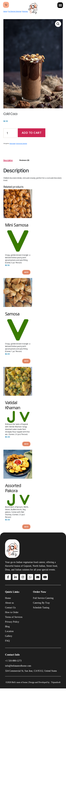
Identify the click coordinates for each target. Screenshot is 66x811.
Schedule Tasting (41, 607)
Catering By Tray (41, 603)
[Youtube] (45, 577)
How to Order (11, 612)
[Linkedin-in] (15, 577)
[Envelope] (37, 577)
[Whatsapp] (30, 577)
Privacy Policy (12, 622)
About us (9, 603)
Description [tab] (8, 160)
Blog (7, 626)
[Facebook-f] (8, 577)
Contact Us (10, 607)
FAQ (7, 640)
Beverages (12, 143)
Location (9, 631)
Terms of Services (13, 617)
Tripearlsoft (55, 682)
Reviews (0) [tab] (24, 160)
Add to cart (32, 132)
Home (5, 11)
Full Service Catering (14, 11)
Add (26, 272)
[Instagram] (23, 577)
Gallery (8, 636)
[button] (60, 5)
